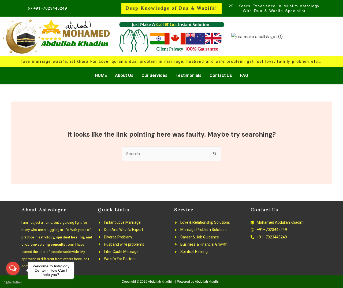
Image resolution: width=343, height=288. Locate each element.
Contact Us (221, 75)
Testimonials (189, 75)
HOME (101, 75)
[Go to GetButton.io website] (12, 282)
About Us (124, 75)
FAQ (244, 75)
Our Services (154, 75)
